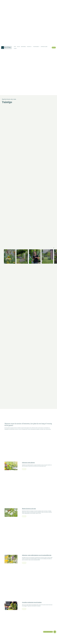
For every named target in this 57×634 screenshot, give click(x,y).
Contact (15, 48)
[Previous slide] (52, 248)
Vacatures (53, 47)
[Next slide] (54, 248)
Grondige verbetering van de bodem (32, 602)
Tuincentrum (29, 46)
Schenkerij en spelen (44, 46)
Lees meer (24, 469)
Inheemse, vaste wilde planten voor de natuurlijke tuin (36, 555)
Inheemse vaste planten (28, 462)
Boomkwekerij (23, 46)
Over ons (18, 46)
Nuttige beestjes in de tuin (29, 508)
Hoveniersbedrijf (36, 46)
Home (15, 46)
